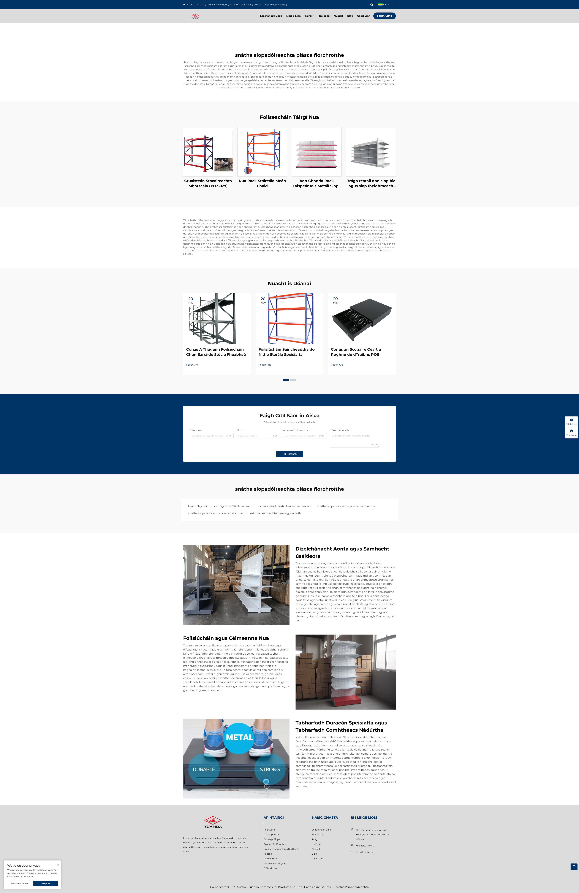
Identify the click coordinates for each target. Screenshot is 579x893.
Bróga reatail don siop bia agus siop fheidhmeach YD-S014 (370, 183)
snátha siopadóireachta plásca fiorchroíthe (346, 506)
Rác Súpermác (272, 834)
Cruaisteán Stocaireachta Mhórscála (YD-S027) (208, 183)
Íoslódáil (324, 15)
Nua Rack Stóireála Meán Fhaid (262, 183)
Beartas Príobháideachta (351, 886)
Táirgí (308, 15)
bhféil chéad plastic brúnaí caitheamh (285, 506)
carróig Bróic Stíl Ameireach (233, 506)
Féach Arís (192, 364)
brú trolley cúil (198, 506)
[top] (574, 866)
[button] (286, 380)
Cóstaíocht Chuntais (275, 844)
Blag (350, 15)
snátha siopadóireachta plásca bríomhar (215, 513)
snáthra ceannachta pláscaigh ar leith (275, 513)
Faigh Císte (384, 15)
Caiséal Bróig (271, 858)
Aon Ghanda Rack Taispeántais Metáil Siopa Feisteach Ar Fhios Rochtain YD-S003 (317, 183)
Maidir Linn (293, 15)
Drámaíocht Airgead (275, 863)
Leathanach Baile (271, 15)
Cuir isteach (289, 453)
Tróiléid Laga (271, 868)
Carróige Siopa (272, 839)
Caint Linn (363, 15)
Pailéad (268, 853)
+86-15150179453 (365, 845)
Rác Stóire (269, 829)
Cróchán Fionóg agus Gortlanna (281, 849)
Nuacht (338, 15)
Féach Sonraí (208, 151)
